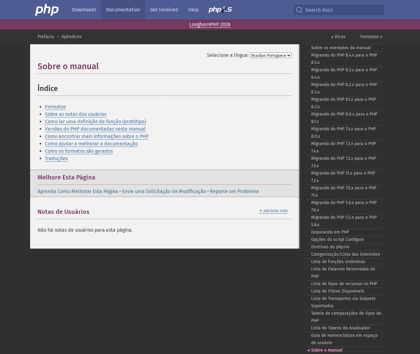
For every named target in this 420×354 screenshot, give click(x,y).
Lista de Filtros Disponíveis (337, 291)
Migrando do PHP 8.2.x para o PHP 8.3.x (344, 88)
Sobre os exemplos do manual (341, 47)
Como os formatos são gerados (79, 151)
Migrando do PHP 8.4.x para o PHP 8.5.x (344, 59)
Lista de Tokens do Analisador (340, 328)
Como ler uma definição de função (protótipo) (95, 121)
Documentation (123, 10)
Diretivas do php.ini (330, 247)
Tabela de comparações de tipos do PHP (346, 317)
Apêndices (71, 36)
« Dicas (338, 36)
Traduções (56, 158)
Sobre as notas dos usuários (75, 114)
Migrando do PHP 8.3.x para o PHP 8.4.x (344, 73)
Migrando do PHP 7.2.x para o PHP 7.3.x (343, 162)
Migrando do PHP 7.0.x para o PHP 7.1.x (343, 191)
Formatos (55, 107)
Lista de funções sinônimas (338, 261)
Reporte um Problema (234, 191)
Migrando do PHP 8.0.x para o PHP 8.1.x (344, 118)
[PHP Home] (47, 10)
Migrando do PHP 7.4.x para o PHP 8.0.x (343, 132)
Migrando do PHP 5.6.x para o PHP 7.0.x (344, 206)
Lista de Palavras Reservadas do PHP (343, 272)
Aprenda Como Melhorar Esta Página (78, 191)
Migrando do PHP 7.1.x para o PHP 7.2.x (343, 177)
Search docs (318, 10)
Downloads (84, 10)
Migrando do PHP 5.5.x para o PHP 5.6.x (344, 221)
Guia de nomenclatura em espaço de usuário (344, 339)
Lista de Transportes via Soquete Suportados (343, 302)
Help (193, 10)
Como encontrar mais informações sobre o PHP (97, 136)
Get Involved (164, 10)
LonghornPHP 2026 (210, 24)
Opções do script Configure (337, 239)
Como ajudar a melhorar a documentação (91, 144)
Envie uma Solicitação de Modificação (164, 191)
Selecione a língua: (228, 55)
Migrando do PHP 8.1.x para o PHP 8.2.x (343, 103)
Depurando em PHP (330, 232)
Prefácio (46, 36)
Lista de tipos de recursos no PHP (344, 283)
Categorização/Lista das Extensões (345, 254)
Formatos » (371, 36)
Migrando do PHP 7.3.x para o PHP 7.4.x (343, 147)
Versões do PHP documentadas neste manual (95, 129)
